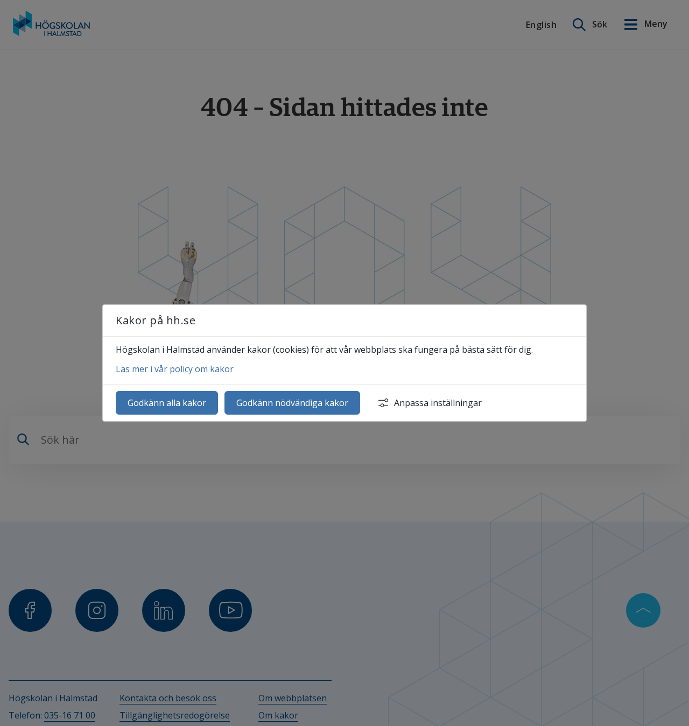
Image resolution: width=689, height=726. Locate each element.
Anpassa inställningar (438, 403)
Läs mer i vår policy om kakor (175, 369)
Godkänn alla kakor (167, 403)
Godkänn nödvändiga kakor (292, 403)
